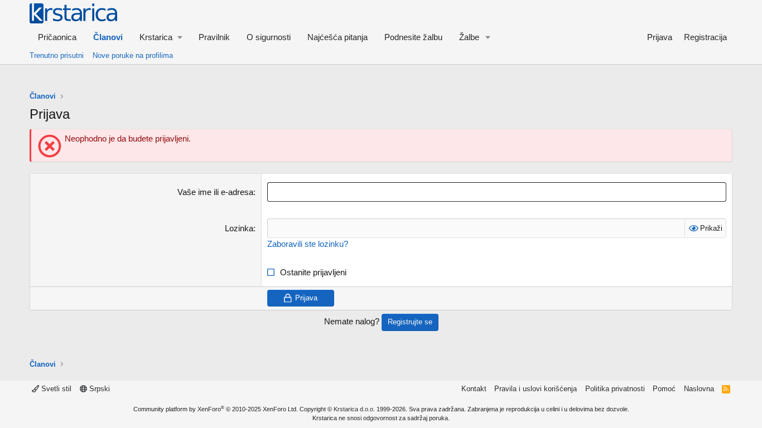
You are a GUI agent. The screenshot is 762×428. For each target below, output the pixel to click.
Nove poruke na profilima (133, 55)
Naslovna (699, 389)
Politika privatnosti (615, 389)
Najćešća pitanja (337, 37)
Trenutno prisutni (57, 55)
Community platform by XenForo (215, 409)
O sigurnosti (269, 37)
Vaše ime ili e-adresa (215, 192)
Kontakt (473, 389)
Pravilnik (214, 37)
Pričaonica (57, 37)
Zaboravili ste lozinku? (307, 244)
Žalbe (469, 37)
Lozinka (239, 228)
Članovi (108, 37)
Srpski (98, 389)
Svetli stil (55, 389)
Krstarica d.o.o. (354, 409)
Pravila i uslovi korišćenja (535, 389)
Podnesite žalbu (413, 37)
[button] (160, 37)
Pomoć (664, 389)
